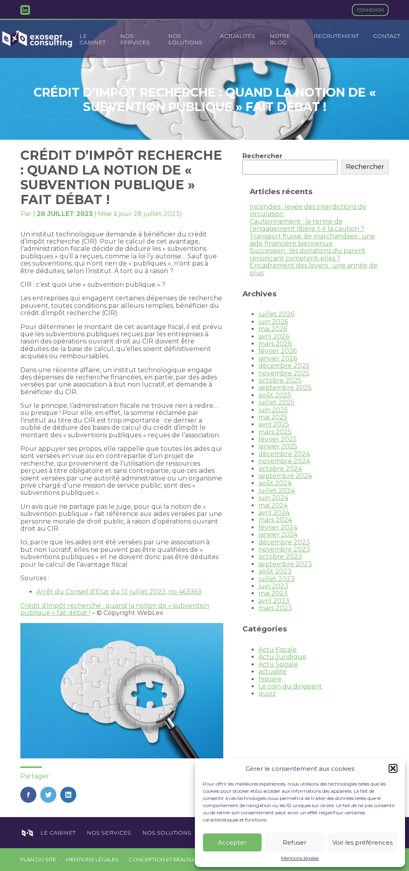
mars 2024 (275, 520)
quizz (267, 693)
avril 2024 (274, 512)
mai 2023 (273, 593)
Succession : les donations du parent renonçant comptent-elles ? (307, 254)
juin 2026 (273, 321)
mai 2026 (272, 329)
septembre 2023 (285, 564)
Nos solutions (185, 39)
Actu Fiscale (277, 649)
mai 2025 (272, 417)
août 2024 (275, 483)
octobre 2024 (280, 468)
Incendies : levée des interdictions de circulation (308, 210)
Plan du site (38, 860)
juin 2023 (273, 586)
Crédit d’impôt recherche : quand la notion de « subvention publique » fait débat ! (114, 609)
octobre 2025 (280, 380)
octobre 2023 (280, 556)
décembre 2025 (284, 365)
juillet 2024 (276, 490)
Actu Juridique (282, 657)
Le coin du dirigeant (290, 686)
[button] (393, 768)
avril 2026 (273, 336)
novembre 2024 (284, 461)
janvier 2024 (278, 534)
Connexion (370, 10)
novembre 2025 (284, 373)
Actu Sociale (278, 664)
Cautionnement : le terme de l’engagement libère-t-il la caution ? (307, 225)
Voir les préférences (362, 842)
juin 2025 (273, 410)
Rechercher (262, 156)
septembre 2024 (285, 476)
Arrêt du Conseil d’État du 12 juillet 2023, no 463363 (119, 591)
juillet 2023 (276, 579)
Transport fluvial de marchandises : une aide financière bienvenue (312, 239)
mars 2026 (275, 343)
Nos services (135, 39)
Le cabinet (92, 39)
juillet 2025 (276, 402)
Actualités (237, 36)
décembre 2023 (284, 542)
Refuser (294, 842)
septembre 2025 (285, 387)
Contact (386, 36)
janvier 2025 (277, 446)
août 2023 (275, 571)
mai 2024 (273, 505)
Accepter (232, 842)
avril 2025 (273, 424)
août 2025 (274, 395)
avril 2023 (274, 601)
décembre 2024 (284, 454)
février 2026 (277, 351)
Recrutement (336, 36)
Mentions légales (300, 858)
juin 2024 (273, 498)
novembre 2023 (284, 549)
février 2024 (277, 527)
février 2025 (277, 439)
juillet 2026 (276, 314)
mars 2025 (275, 432)
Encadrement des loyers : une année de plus (313, 269)
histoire (270, 679)
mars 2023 (275, 608)
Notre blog (280, 39)
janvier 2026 (277, 358)
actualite (272, 671)
